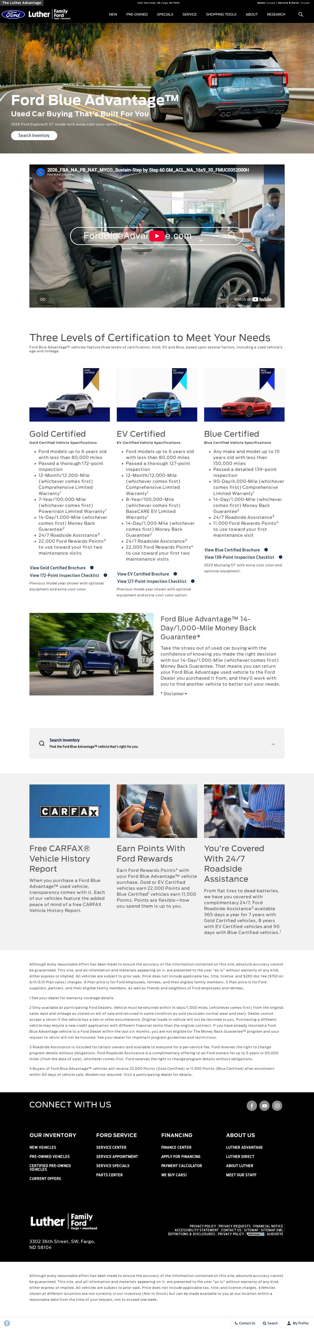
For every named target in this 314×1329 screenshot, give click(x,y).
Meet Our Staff (241, 1175)
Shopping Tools (221, 14)
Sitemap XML (272, 1230)
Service (190, 14)
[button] (300, 14)
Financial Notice (268, 1226)
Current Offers (45, 1178)
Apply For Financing (180, 1156)
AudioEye (275, 1234)
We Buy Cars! (174, 1175)
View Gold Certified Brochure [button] (58, 567)
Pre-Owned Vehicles (50, 1156)
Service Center (111, 1147)
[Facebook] (252, 1106)
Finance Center (176, 1147)
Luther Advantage (244, 1147)
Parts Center (109, 1175)
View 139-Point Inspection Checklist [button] (240, 557)
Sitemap (251, 1230)
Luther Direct (240, 1156)
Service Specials (113, 1166)
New (113, 14)
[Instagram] (277, 1106)
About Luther (240, 1166)
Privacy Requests (235, 1226)
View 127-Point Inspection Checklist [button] (152, 581)
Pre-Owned (137, 14)
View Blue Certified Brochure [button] (233, 550)
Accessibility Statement (197, 1230)
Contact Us (231, 1230)
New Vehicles (43, 1147)
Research (276, 14)
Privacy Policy (203, 1226)
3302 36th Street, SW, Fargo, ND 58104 (158, 3)
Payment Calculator (181, 1166)
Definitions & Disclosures (191, 1234)
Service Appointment (117, 1156)
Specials (165, 14)
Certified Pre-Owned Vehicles (50, 1168)
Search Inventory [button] (34, 135)
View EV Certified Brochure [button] (143, 574)
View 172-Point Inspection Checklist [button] (65, 575)
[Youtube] (264, 1106)
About (252, 14)
